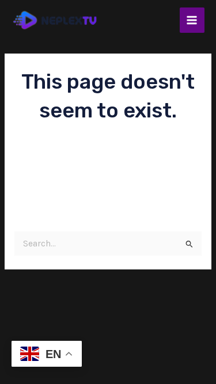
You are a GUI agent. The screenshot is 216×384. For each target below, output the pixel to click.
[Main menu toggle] (192, 19)
